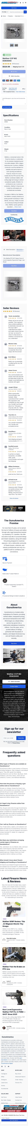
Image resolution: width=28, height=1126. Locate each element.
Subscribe (21, 738)
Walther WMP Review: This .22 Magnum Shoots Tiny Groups (13, 923)
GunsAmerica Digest (7, 1063)
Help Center (18, 1097)
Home (4, 16)
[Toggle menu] (25, 2)
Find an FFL (18, 1082)
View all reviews (14, 498)
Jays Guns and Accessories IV (13, 88)
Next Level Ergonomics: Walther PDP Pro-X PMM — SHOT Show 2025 (13, 1011)
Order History (19, 1079)
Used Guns (4, 1082)
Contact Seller (8, 107)
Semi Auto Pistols (19, 16)
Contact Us (18, 1100)
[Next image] (23, 31)
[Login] (23, 2)
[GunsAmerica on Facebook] (2, 1066)
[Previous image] (4, 31)
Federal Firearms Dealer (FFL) (8, 793)
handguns (8, 770)
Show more (17, 207)
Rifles (2, 1076)
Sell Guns (14, 8)
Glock (15, 774)
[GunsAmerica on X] (5, 1066)
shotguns (17, 770)
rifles (13, 770)
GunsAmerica (8, 1037)
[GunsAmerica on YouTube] (8, 1066)
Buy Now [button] (15, 71)
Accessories (4, 1088)
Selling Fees (4, 1103)
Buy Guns (14, 643)
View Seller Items (20, 91)
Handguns (4, 1073)
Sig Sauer (20, 774)
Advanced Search (20, 1076)
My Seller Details (6, 1100)
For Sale (4, 12)
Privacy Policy (16, 742)
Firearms (10, 16)
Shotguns (4, 1079)
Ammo (3, 1085)
